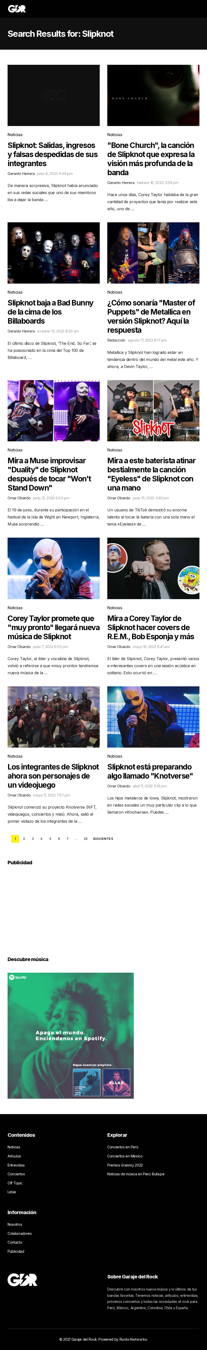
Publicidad (16, 1251)
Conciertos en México (125, 1156)
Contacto (15, 1242)
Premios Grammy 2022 (125, 1165)
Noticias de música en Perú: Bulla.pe (135, 1174)
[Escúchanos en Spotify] (71, 1035)
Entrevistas (16, 1165)
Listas (12, 1192)
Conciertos (16, 1174)
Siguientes (103, 838)
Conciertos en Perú (122, 1147)
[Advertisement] (45, 907)
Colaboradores (20, 1233)
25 (86, 839)
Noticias (15, 134)
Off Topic (15, 1183)
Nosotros (15, 1224)
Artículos (14, 1156)
